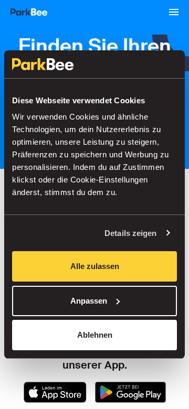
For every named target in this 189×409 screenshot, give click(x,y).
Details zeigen (130, 233)
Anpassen (88, 300)
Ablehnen (94, 334)
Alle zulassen (94, 266)
